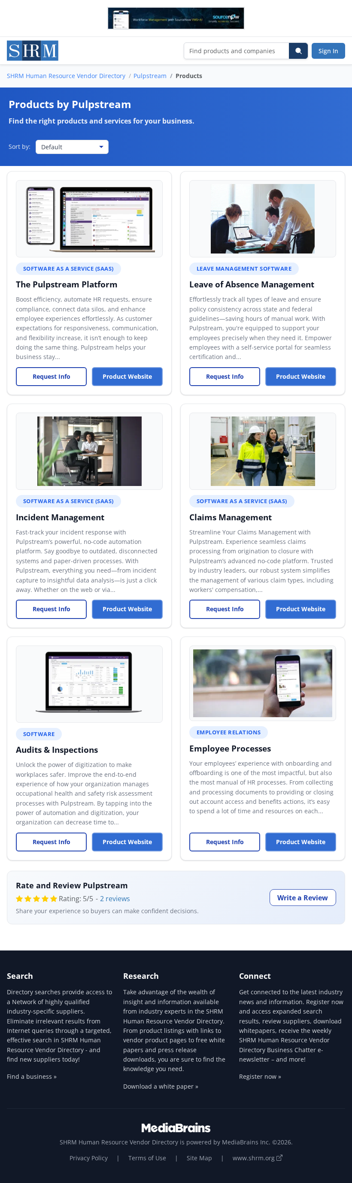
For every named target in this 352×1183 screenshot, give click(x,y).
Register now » (260, 1076)
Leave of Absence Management (251, 284)
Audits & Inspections (57, 749)
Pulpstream (150, 76)
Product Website (127, 376)
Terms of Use (147, 1158)
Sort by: (19, 146)
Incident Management (60, 517)
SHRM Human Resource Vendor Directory (66, 76)
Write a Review (302, 897)
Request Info (51, 376)
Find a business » (32, 1076)
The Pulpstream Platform (67, 284)
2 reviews (115, 898)
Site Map (199, 1158)
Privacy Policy (89, 1158)
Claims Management (230, 517)
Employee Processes (230, 748)
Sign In (328, 51)
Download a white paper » (160, 1086)
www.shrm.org (254, 1158)
